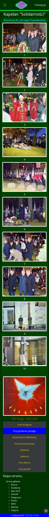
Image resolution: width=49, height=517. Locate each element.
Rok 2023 (15, 491)
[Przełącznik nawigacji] (4, 5)
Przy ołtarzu (24, 462)
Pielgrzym (16, 497)
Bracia (14, 484)
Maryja (14, 506)
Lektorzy (24, 456)
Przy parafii (24, 469)
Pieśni (14, 500)
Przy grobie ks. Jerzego (24, 431)
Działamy (15, 487)
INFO (13, 503)
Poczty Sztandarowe (24, 443)
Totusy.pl (40, 5)
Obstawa (24, 449)
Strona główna (13, 481)
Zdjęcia (14, 510)
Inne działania (25, 424)
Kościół (14, 494)
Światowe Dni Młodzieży (24, 437)
